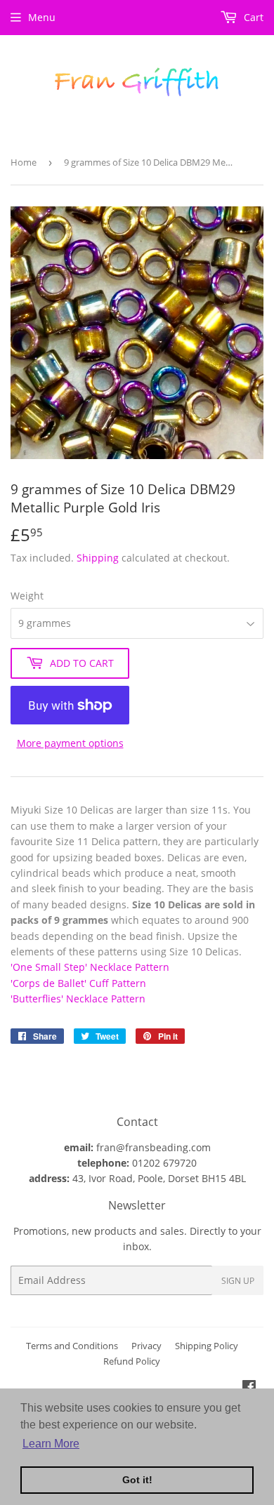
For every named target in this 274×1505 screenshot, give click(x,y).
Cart (252, 17)
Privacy (146, 1345)
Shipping (98, 557)
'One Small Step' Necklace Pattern (90, 967)
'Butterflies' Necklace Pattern (78, 998)
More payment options (70, 743)
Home (24, 162)
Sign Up (237, 1281)
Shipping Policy (206, 1345)
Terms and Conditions (72, 1345)
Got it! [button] (137, 1479)
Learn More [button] (50, 1444)
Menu (42, 17)
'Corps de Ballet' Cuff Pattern (78, 983)
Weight (27, 595)
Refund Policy (131, 1361)
